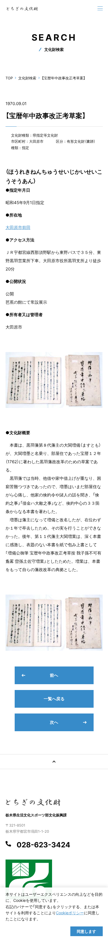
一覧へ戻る (54, 698)
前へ (54, 675)
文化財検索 (27, 78)
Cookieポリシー (70, 912)
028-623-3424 (43, 844)
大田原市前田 (18, 227)
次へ (54, 722)
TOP (9, 78)
